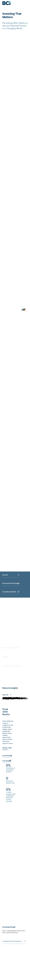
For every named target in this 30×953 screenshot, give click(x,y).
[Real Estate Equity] (9, 871)
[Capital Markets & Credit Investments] (9, 850)
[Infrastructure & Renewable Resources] (9, 863)
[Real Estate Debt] (9, 877)
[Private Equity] (9, 857)
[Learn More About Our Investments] (14, 938)
